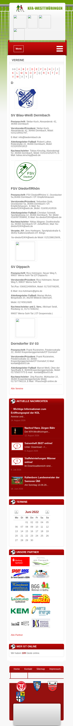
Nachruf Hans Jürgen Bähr (40, 428)
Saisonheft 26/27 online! (38, 443)
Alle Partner (17, 635)
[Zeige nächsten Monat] (47, 513)
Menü (19, 48)
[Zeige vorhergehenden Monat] (16, 513)
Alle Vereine (17, 388)
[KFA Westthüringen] (37, 12)
